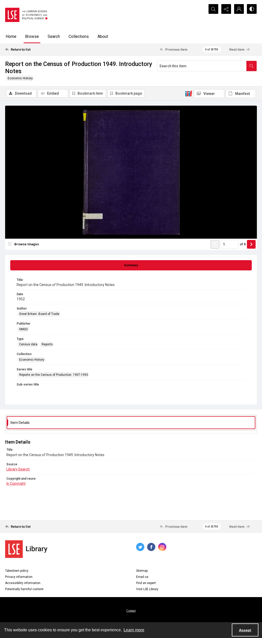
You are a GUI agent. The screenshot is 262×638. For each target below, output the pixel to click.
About (102, 36)
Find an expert (146, 583)
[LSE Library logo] (26, 549)
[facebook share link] (151, 547)
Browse (32, 36)
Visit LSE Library (147, 589)
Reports (47, 344)
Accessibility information (22, 583)
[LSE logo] (26, 15)
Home (11, 36)
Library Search (18, 469)
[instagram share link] (162, 547)
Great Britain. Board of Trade (39, 314)
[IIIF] (188, 93)
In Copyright (16, 483)
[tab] (131, 265)
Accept (245, 630)
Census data (28, 344)
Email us (142, 577)
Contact (131, 610)
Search (54, 36)
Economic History (20, 78)
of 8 (243, 244)
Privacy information (18, 577)
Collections (79, 36)
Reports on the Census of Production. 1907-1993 (53, 375)
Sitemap (142, 571)
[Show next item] (251, 244)
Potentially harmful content (24, 589)
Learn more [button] (134, 630)
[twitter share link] (140, 547)
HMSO (23, 329)
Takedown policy (16, 571)
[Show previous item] (215, 244)
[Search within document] (251, 66)
